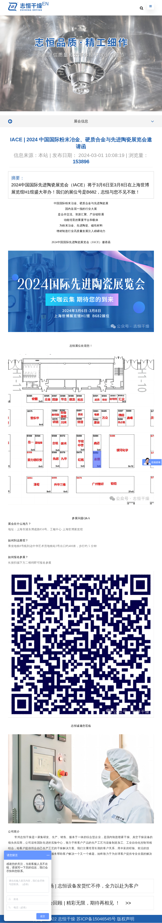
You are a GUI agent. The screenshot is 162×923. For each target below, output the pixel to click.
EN (45, 3)
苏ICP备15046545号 (96, 918)
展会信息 (81, 121)
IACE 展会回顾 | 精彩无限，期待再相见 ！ (75, 903)
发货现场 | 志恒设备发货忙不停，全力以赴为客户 (86, 885)
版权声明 (125, 918)
